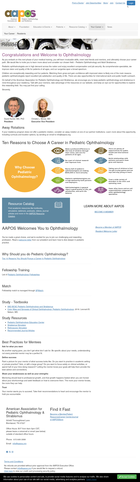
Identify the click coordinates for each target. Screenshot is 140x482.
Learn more (91, 479)
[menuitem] (79, 2)
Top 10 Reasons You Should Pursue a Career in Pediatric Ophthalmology (33, 258)
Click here (8, 471)
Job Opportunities (93, 2)
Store (105, 2)
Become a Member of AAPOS (108, 227)
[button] (11, 26)
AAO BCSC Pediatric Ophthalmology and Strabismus (30, 306)
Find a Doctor (78, 2)
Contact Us (120, 2)
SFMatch (39, 290)
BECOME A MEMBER (104, 211)
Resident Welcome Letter (106, 231)
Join (111, 2)
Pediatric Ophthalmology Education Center (26, 322)
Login (131, 3)
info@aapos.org (19, 443)
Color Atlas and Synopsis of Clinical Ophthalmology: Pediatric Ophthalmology (41, 309)
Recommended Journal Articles (21, 330)
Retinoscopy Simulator (17, 327)
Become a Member (58, 414)
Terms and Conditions (13, 461)
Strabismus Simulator (17, 325)
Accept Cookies (128, 476)
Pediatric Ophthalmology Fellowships (24, 274)
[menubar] (99, 2)
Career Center (65, 416)
